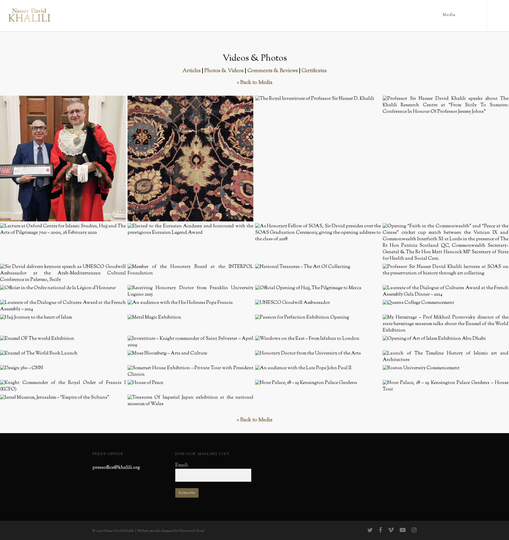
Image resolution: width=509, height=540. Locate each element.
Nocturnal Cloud (191, 531)
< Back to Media (254, 83)
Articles (192, 71)
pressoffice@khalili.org (116, 467)
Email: (181, 465)
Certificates (314, 71)
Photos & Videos (224, 71)
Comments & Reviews (272, 71)
